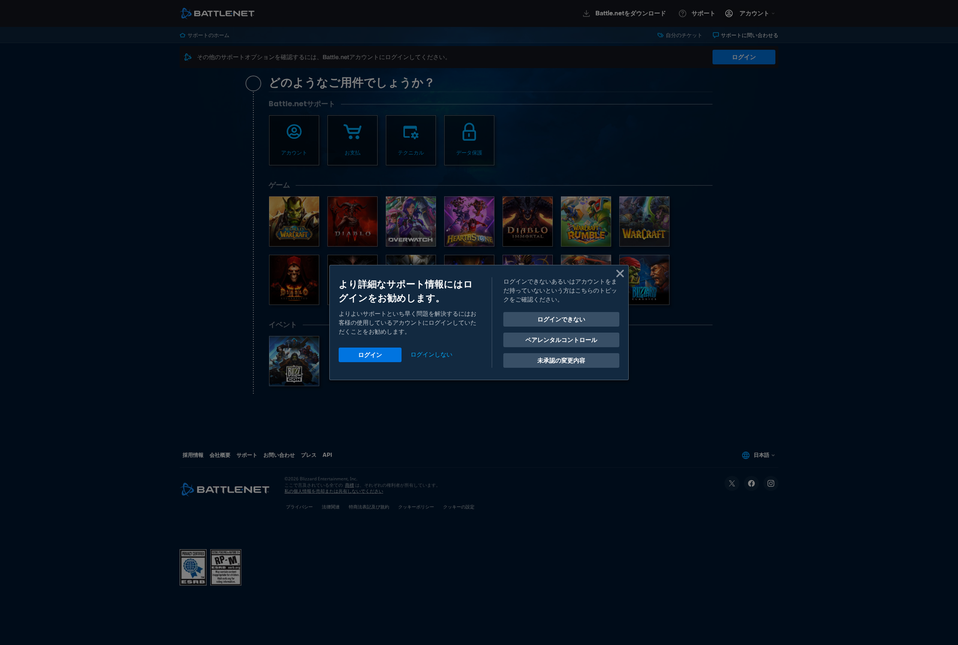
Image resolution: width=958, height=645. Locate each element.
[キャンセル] (620, 273)
